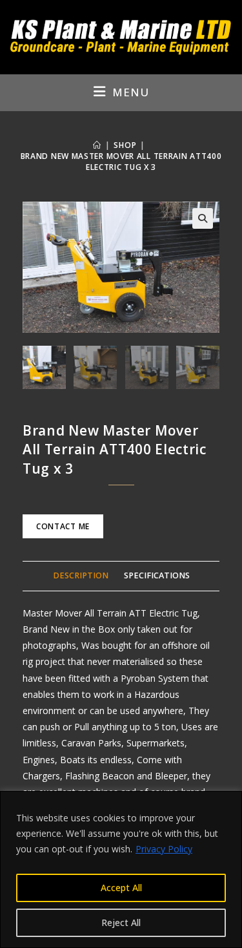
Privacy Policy (164, 849)
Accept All (121, 887)
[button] (202, 218)
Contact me (63, 526)
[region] (121, 869)
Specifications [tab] (157, 575)
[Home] (97, 145)
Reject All (121, 922)
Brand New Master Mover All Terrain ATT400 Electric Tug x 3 (121, 162)
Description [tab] (80, 575)
